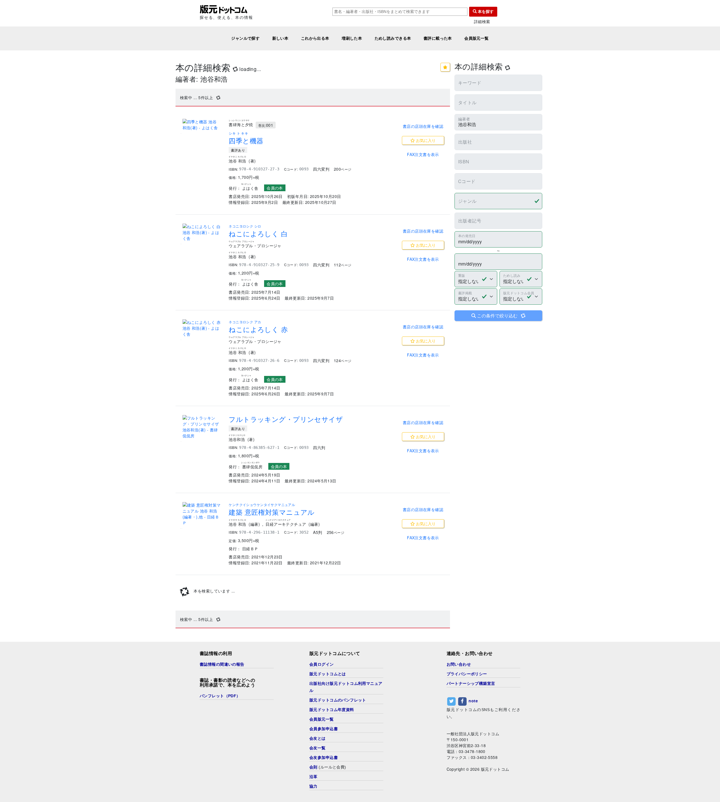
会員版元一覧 (476, 38)
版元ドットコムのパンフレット (337, 700)
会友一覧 (317, 748)
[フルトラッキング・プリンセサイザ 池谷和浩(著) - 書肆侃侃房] (202, 427)
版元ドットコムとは (327, 674)
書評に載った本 (438, 38)
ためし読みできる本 (393, 38)
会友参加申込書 (323, 757)
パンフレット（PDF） (220, 696)
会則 (313, 767)
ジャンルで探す (245, 38)
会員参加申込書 (323, 729)
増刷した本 (352, 38)
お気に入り (425, 140)
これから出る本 (315, 38)
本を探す (485, 11)
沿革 (313, 776)
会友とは (317, 738)
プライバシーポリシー (467, 674)
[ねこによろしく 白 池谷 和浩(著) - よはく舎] (202, 232)
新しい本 (280, 38)
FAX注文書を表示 (423, 154)
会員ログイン (321, 664)
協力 (313, 786)
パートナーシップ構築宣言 (471, 683)
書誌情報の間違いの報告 (222, 664)
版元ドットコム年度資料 (331, 709)
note (473, 700)
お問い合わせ (459, 664)
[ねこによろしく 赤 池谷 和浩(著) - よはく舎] (202, 328)
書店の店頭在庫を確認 (423, 126)
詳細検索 (482, 21)
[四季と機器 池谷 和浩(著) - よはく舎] (202, 125)
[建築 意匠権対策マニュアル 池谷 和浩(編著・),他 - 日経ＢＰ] (202, 514)
